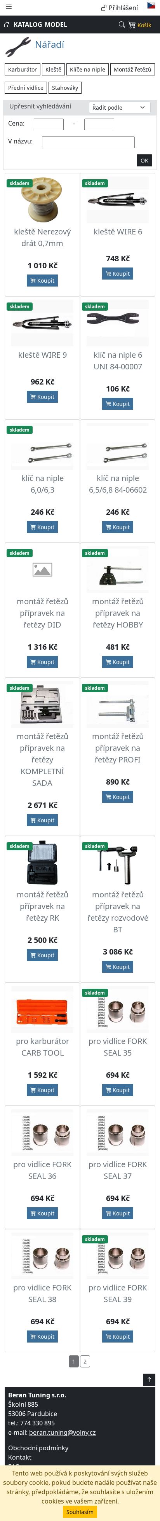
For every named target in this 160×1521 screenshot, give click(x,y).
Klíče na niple (87, 69)
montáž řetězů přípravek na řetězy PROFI (118, 748)
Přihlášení (122, 7)
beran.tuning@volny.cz (62, 1432)
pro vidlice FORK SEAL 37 (118, 1170)
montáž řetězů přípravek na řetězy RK (42, 906)
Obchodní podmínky (38, 1448)
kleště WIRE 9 (42, 355)
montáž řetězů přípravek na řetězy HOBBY (118, 613)
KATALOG (28, 24)
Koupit (45, 280)
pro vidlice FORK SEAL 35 (118, 1047)
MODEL (56, 24)
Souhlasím (80, 1512)
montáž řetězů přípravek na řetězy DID (42, 613)
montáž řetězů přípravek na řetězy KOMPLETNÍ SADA (42, 759)
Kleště (53, 69)
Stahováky (65, 87)
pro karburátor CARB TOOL (42, 1047)
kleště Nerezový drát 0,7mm (42, 237)
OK (144, 160)
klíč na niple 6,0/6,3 (42, 484)
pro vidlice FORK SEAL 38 (42, 1293)
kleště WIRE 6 (118, 231)
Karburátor (22, 69)
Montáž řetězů (132, 69)
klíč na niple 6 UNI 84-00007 (118, 361)
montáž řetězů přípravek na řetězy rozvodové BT (117, 912)
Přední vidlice (25, 87)
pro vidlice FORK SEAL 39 (118, 1293)
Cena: (16, 123)
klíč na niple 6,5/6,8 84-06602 (118, 484)
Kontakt (19, 1457)
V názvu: (20, 141)
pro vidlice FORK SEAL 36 (42, 1170)
